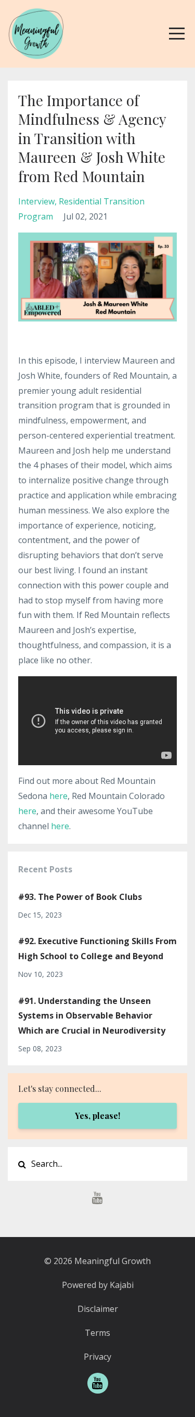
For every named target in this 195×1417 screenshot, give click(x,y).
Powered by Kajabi (98, 1285)
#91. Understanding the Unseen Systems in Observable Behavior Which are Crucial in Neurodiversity (91, 1016)
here (58, 796)
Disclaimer (97, 1309)
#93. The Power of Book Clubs (80, 897)
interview (36, 201)
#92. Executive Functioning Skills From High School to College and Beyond (97, 948)
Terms (97, 1332)
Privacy (97, 1356)
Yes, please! (97, 1115)
